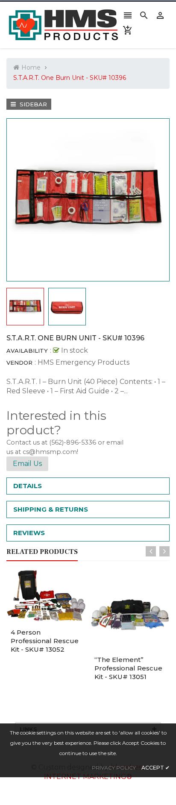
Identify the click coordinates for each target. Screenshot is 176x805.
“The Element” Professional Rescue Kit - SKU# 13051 (128, 668)
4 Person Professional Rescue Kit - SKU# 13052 (45, 640)
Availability (27, 350)
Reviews (29, 533)
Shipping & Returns (50, 509)
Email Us (27, 464)
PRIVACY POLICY (114, 767)
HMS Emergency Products (83, 362)
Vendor (19, 362)
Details (27, 486)
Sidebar (32, 104)
